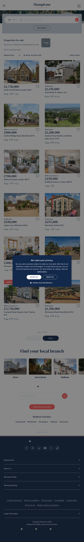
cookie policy (42, 272)
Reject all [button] (50, 277)
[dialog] (42, 271)
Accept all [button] (34, 277)
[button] (42, 282)
